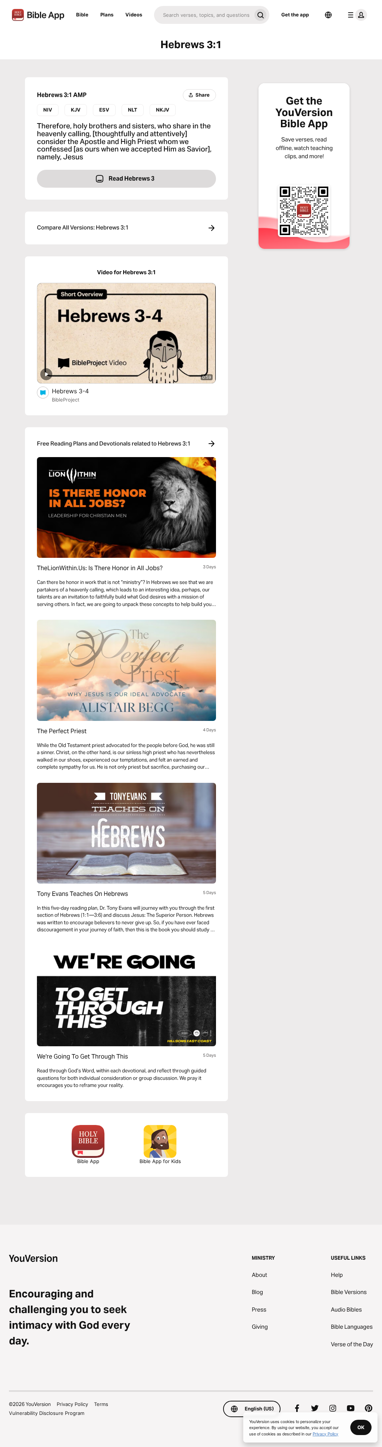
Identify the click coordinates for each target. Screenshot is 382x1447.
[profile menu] (356, 14)
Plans (106, 15)
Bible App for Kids (160, 1161)
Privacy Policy (72, 1404)
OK (360, 1427)
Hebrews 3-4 (78, 391)
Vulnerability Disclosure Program (46, 1413)
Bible (82, 15)
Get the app (295, 15)
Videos (133, 15)
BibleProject (65, 400)
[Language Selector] (328, 14)
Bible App (88, 1161)
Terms (101, 1404)
